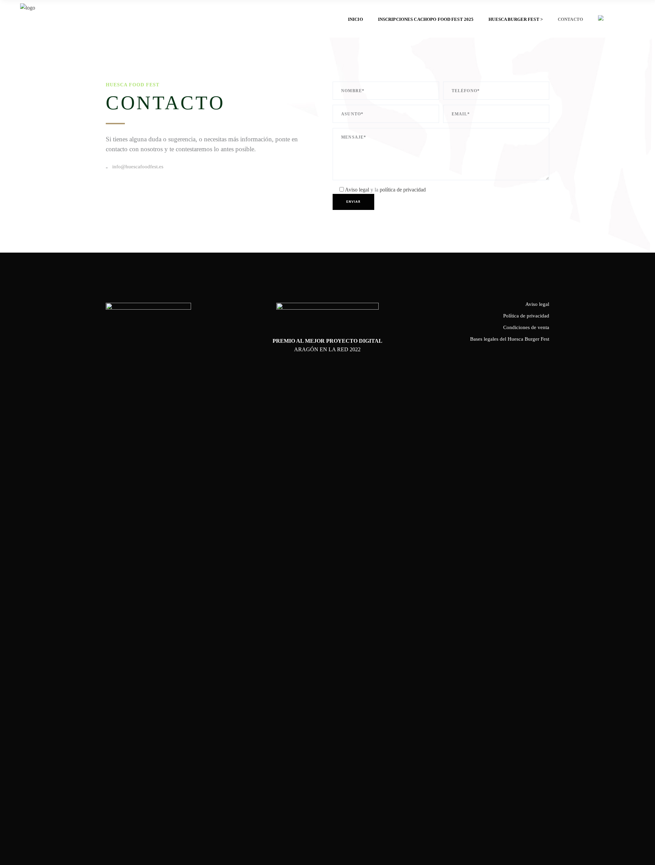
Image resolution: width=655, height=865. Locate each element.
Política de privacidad (526, 315)
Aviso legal (357, 190)
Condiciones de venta (526, 327)
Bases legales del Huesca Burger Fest (509, 339)
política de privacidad (403, 190)
